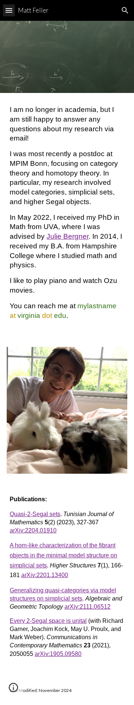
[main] (67, 215)
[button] (9, 10)
